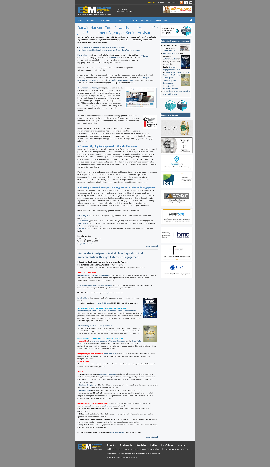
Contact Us (172, 2)
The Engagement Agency (87, 88)
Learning (161, 2)
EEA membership (170, 59)
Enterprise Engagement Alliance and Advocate (108, 341)
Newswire (90, 20)
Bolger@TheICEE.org (85, 243)
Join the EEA (82, 298)
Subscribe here (169, 51)
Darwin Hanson (84, 55)
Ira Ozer (80, 228)
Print (156, 27)
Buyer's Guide (146, 20)
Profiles (134, 20)
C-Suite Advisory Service (88, 385)
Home (80, 20)
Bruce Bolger (82, 216)
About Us (151, 2)
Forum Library (161, 20)
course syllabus (106, 293)
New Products (106, 20)
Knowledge (120, 20)
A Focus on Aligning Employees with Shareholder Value (102, 47)
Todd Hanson (82, 223)
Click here (108, 406)
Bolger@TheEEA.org (117, 432)
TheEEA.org (115, 57)
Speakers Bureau (85, 390)
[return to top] (152, 246)
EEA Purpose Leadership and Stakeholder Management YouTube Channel (170, 83)
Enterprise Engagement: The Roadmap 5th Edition (94, 326)
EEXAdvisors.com (109, 354)
